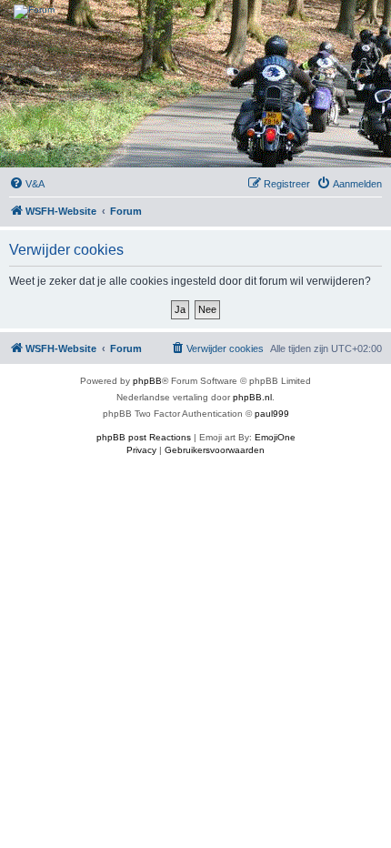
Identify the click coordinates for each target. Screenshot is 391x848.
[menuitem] (27, 184)
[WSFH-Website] (195, 12)
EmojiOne (275, 437)
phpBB (147, 381)
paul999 (272, 414)
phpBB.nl (252, 397)
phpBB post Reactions (143, 437)
